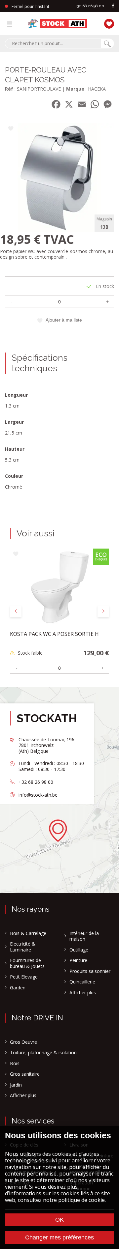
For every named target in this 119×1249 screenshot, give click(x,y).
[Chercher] (107, 43)
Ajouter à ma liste (64, 320)
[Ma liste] (109, 23)
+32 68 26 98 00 (89, 6)
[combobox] (53, 43)
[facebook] (113, 6)
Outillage (78, 950)
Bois (15, 1063)
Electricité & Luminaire (22, 946)
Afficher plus (82, 993)
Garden (17, 988)
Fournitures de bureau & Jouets (27, 963)
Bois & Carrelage (28, 933)
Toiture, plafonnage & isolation (43, 1053)
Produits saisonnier (89, 971)
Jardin (16, 1085)
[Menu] (11, 24)
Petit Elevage (24, 977)
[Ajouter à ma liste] (11, 129)
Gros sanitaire (25, 1074)
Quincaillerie (82, 982)
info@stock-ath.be (38, 795)
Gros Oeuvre (23, 1042)
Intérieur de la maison (84, 936)
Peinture (78, 960)
